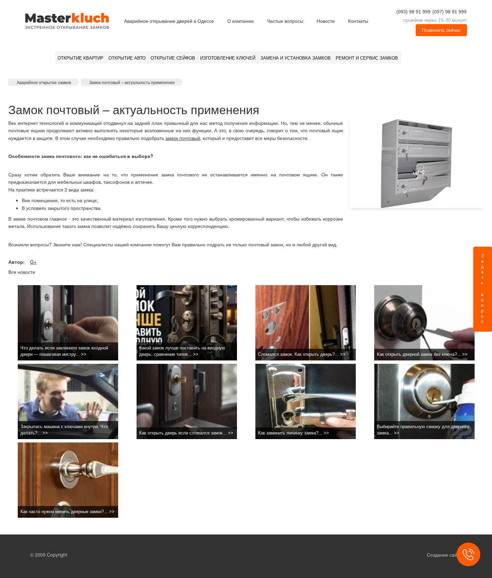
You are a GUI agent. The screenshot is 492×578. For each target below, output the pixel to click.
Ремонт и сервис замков (367, 58)
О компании (240, 21)
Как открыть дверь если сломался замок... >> (186, 432)
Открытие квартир (80, 58)
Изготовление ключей (227, 58)
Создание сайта (444, 554)
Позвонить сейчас (441, 30)
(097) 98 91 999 (449, 11)
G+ (33, 261)
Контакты (358, 21)
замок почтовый (182, 138)
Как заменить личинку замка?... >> (293, 432)
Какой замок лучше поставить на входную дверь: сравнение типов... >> (182, 351)
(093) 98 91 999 (413, 11)
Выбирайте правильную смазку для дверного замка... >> (423, 429)
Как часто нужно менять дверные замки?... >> (67, 511)
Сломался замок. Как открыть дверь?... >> (301, 354)
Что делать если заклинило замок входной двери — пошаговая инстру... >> (64, 351)
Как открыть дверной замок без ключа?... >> (422, 354)
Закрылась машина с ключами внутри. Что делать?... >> (64, 429)
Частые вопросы (285, 21)
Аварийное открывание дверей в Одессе (169, 21)
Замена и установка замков (295, 58)
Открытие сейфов (173, 58)
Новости (326, 21)
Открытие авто (127, 58)
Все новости (21, 271)
